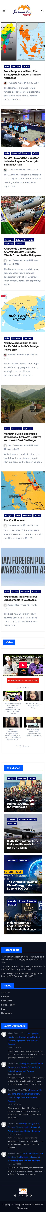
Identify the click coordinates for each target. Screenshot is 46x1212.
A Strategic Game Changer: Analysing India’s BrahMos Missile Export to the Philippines (23, 252)
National (16, 66)
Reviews (35, 592)
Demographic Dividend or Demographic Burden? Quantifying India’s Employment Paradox (25, 1067)
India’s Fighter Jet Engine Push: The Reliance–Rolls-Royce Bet (21, 927)
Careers (5, 996)
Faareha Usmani (15, 169)
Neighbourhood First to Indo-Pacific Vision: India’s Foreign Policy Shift (21, 346)
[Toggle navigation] (4, 10)
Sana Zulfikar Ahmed (17, 605)
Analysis (8, 240)
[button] (26, 687)
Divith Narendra (15, 525)
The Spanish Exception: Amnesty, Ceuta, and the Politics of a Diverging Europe (22, 805)
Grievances (6, 1000)
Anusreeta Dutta (15, 83)
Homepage (6, 1013)
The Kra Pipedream (15, 520)
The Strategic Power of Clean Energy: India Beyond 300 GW (22, 885)
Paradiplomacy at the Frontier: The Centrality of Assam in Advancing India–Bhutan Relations (24, 1127)
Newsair (37, 1204)
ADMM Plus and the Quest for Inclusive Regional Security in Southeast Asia (21, 161)
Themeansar (23, 1208)
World (26, 66)
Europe (11, 779)
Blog (3, 1009)
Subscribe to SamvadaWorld (24, 680)
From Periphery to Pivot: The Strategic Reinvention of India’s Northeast (22, 74)
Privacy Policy (8, 1004)
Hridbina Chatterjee (17, 354)
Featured (9, 244)
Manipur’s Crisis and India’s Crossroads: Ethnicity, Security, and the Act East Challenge (22, 437)
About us (5, 992)
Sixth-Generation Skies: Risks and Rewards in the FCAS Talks (23, 844)
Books (15, 592)
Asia (7, 66)
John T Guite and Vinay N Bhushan (23, 260)
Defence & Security (20, 153)
